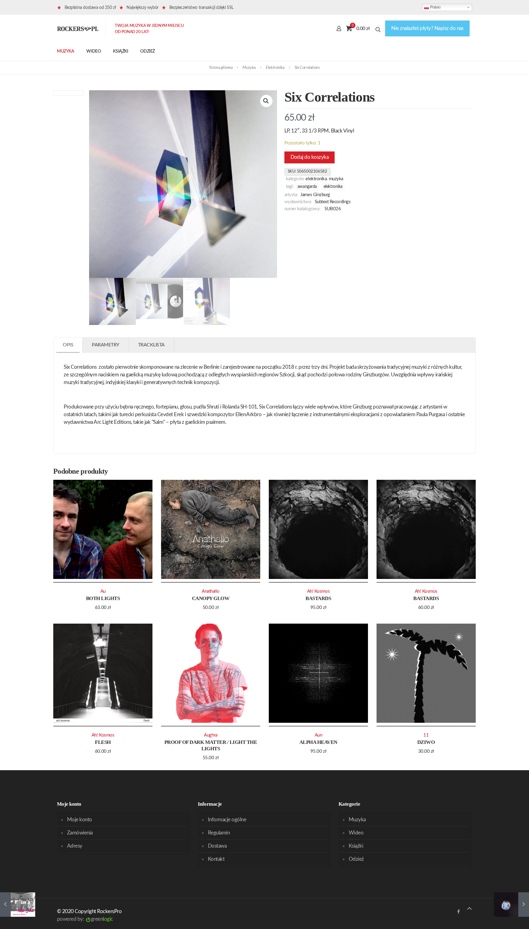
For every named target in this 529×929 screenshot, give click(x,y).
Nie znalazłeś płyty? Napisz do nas (427, 28)
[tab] (68, 345)
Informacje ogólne (227, 819)
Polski (434, 7)
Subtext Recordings (333, 202)
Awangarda (307, 187)
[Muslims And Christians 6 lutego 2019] (17, 904)
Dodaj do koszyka (310, 157)
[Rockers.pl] (78, 28)
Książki (356, 846)
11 (426, 735)
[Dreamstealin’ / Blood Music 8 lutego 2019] (511, 904)
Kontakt (216, 859)
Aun (318, 735)
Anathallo (210, 591)
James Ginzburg (315, 194)
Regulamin (219, 832)
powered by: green (85, 919)
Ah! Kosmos (318, 591)
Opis (68, 344)
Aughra (210, 735)
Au (103, 591)
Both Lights (103, 598)
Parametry (105, 344)
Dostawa (217, 846)
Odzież (356, 859)
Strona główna (220, 68)
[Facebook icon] (458, 911)
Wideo (356, 832)
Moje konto (79, 819)
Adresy (74, 846)
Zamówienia (80, 832)
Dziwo (426, 742)
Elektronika (275, 68)
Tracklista (151, 344)
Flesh (103, 742)
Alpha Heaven (318, 742)
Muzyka (249, 68)
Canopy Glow (210, 598)
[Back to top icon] (469, 908)
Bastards (318, 598)
